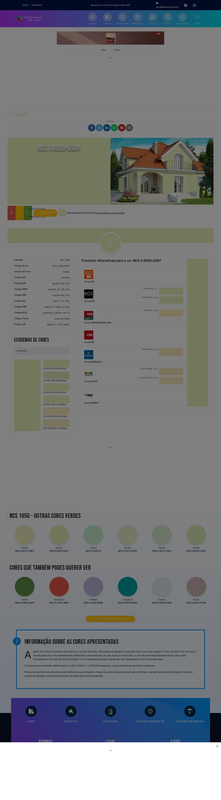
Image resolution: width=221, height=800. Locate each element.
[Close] (217, 746)
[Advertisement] (110, 772)
